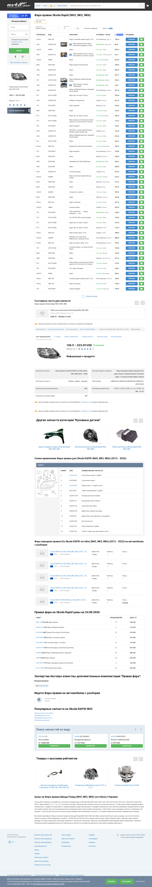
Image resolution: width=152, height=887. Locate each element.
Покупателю (66, 846)
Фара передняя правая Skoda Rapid (54, 663)
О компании (93, 839)
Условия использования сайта (45, 875)
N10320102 (73, 475)
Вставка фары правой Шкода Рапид (55, 648)
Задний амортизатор (42, 715)
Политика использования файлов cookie (48, 884)
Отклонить (126, 881)
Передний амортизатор (43, 718)
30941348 (51, 65)
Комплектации (102, 337)
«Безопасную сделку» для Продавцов (71, 875)
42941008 (51, 161)
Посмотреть (54, 746)
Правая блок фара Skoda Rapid (52, 632)
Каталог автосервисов (43, 839)
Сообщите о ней (86, 402)
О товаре (57, 337)
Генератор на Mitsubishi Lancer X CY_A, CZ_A (90, 786)
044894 (50, 177)
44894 (50, 49)
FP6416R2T (52, 105)
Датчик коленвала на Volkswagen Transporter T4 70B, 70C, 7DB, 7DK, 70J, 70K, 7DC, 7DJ (54, 786)
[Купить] (141, 39)
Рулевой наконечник (41, 720)
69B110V (51, 233)
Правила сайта (16, 42)
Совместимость (87, 337)
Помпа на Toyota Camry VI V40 (127, 785)
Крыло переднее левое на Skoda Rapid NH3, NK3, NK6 (54, 448)
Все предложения (43, 337)
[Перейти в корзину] (149, 5)
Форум (37, 853)
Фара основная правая (50, 637)
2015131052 (52, 80)
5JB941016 (52, 55)
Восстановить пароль (19, 62)
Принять (111, 881)
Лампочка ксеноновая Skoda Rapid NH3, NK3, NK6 (69, 310)
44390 (118, 736)
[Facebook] (15, 57)
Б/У (77, 28)
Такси (105, 28)
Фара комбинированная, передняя (53, 653)
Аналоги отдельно (91, 28)
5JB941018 (52, 44)
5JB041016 (52, 172)
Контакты (92, 846)
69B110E (51, 39)
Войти (19, 51)
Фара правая (47, 622)
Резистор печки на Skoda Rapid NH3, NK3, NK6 (126, 448)
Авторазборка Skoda (50, 700)
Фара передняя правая (50, 627)
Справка (92, 842)
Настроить (140, 881)
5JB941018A (43, 686)
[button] (44, 21)
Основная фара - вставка (51, 642)
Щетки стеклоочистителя (43, 713)
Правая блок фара (49, 668)
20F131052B (52, 95)
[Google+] (22, 57)
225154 (43, 736)
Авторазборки (116, 337)
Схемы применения (71, 337)
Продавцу (65, 842)
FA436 (82, 736)
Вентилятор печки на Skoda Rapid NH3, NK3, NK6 (90, 448)
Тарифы (92, 835)
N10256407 (73, 485)
